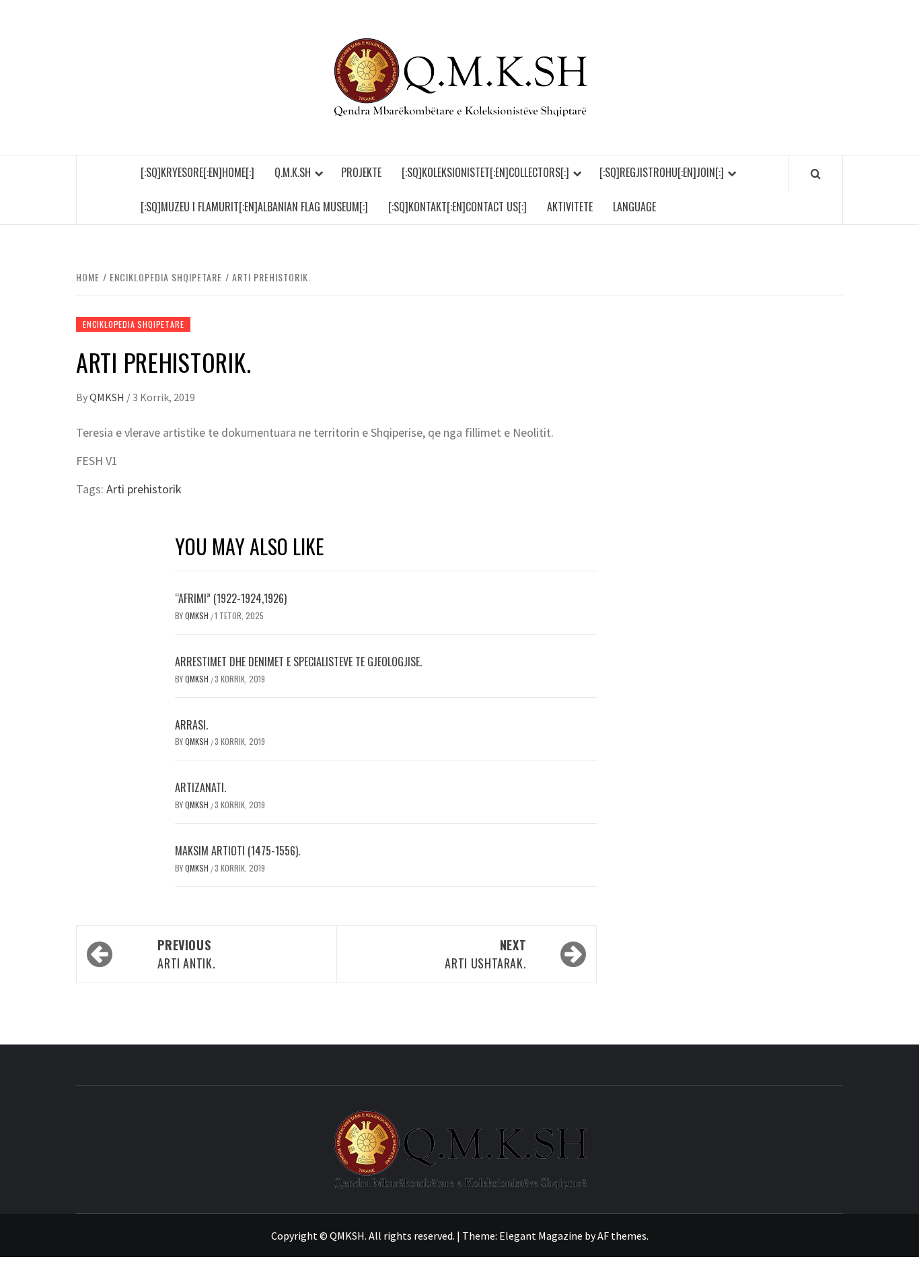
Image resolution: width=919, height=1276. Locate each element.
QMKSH (107, 397)
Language (634, 207)
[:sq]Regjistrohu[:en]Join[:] (661, 172)
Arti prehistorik (144, 489)
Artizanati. (200, 787)
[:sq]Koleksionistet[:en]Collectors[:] (485, 172)
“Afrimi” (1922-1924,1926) (231, 598)
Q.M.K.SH (292, 172)
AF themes (622, 1235)
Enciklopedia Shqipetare (133, 324)
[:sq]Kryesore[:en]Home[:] (197, 172)
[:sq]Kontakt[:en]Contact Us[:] (457, 207)
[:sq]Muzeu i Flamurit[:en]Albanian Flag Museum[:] (254, 207)
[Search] (816, 174)
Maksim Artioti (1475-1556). (237, 851)
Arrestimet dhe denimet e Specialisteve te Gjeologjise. (298, 661)
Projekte (361, 172)
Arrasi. (191, 725)
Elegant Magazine (541, 1235)
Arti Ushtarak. (485, 954)
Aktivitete (570, 207)
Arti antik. (186, 954)
